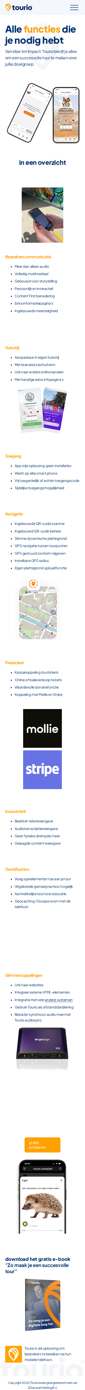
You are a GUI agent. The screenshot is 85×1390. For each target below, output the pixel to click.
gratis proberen (37, 1145)
